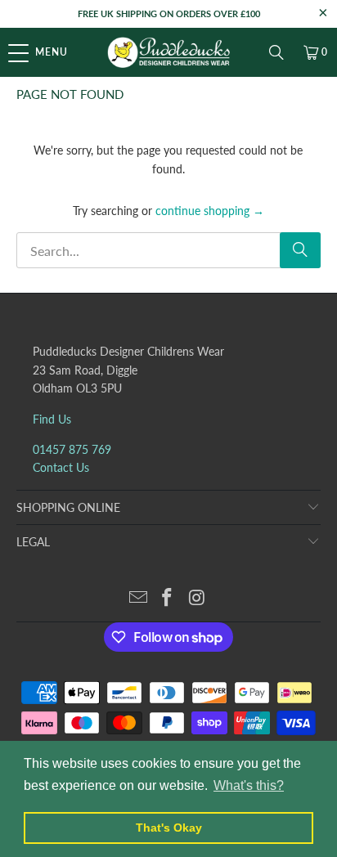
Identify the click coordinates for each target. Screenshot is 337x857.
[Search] (276, 52)
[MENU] (8, 52)
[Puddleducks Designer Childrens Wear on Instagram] (197, 598)
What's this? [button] (248, 785)
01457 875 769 (72, 449)
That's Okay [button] (169, 827)
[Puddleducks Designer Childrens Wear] (168, 52)
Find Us (52, 419)
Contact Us (61, 467)
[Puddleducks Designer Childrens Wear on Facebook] (167, 598)
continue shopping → (209, 211)
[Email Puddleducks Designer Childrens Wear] (138, 598)
